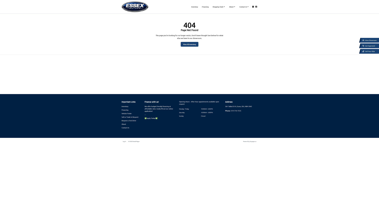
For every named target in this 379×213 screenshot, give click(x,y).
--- (145, 115)
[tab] (201, 103)
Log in (124, 141)
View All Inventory (189, 44)
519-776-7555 (236, 111)
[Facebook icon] (256, 7)
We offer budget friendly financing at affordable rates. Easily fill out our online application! (159, 108)
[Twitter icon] (253, 7)
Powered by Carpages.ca (249, 141)
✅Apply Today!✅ (151, 118)
